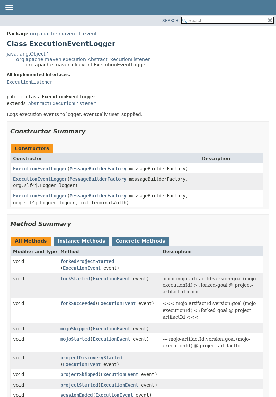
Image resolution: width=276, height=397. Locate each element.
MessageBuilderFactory (98, 168)
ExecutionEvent (82, 268)
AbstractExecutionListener (62, 103)
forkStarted (75, 278)
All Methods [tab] (31, 241)
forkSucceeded (77, 303)
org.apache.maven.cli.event (63, 33)
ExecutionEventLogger (40, 168)
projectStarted (79, 385)
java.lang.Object (26, 54)
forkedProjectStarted (87, 261)
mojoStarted (75, 339)
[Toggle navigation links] (9, 8)
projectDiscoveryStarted (91, 357)
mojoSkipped (75, 328)
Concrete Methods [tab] (140, 241)
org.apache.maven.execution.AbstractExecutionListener (83, 59)
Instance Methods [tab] (81, 241)
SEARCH (170, 20)
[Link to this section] (90, 131)
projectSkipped (79, 374)
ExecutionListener (30, 82)
